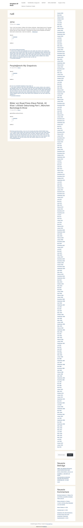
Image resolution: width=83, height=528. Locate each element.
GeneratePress (49, 523)
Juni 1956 (59, 431)
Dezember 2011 (60, 210)
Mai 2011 (59, 216)
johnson (23, 53)
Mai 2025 (59, 24)
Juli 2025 (59, 20)
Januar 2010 (60, 228)
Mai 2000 (59, 289)
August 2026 (60, 13)
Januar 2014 (60, 172)
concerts (18, 133)
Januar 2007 (60, 256)
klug (10, 90)
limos (35, 134)
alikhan (19, 50)
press (37, 135)
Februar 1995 (60, 328)
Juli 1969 (59, 404)
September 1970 (61, 399)
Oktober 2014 (60, 155)
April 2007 (59, 253)
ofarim (32, 54)
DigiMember (45, 526)
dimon (17, 52)
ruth (19, 55)
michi (17, 54)
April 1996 (59, 318)
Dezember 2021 (60, 68)
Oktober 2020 (60, 78)
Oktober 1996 (60, 314)
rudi (17, 55)
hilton (18, 89)
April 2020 (59, 86)
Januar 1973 (60, 395)
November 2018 (61, 105)
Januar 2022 (60, 66)
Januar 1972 (60, 397)
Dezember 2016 (61, 132)
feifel (24, 52)
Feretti (26, 52)
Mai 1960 (59, 422)
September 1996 (61, 316)
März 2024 (59, 45)
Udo (27, 56)
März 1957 (59, 429)
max (21, 90)
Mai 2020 (59, 84)
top (39, 93)
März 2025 (59, 26)
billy (35, 132)
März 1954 (59, 437)
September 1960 (61, 420)
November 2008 (61, 241)
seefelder (41, 55)
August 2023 (60, 57)
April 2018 (59, 111)
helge (11, 89)
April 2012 (59, 203)
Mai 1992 (59, 333)
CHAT (58, 482)
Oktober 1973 (60, 393)
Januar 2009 (60, 239)
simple (18, 93)
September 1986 (61, 364)
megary (14, 54)
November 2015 (61, 137)
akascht (14, 87)
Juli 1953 (59, 439)
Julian (26, 53)
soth (21, 93)
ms (39, 90)
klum (13, 90)
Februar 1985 (60, 372)
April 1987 (59, 362)
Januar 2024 (60, 49)
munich (27, 54)
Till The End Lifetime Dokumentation (18, 49)
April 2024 (59, 43)
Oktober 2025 (60, 18)
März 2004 (59, 281)
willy (33, 56)
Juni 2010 (59, 222)
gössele (11, 53)
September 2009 (61, 232)
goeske (25, 88)
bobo (35, 87)
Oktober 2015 (60, 139)
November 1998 (61, 299)
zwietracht (12, 94)
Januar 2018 (60, 116)
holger (17, 53)
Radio (30, 85)
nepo (30, 54)
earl (10, 88)
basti (22, 50)
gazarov (41, 52)
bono (29, 50)
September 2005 (61, 268)
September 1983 (61, 377)
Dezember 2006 (61, 258)
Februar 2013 (60, 187)
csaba (21, 133)
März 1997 (59, 312)
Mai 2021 (59, 70)
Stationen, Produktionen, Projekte (28, 6)
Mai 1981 (59, 383)
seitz (28, 137)
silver (44, 55)
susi (17, 56)
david (11, 52)
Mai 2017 (59, 126)
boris (31, 50)
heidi (47, 88)
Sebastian (34, 55)
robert (11, 137)
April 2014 (59, 166)
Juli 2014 (59, 160)
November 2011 (60, 212)
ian (28, 89)
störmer (29, 93)
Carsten (39, 50)
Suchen (70, 454)
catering (48, 132)
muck (48, 134)
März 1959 (59, 425)
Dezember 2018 (60, 103)
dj (49, 87)
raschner (43, 54)
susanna (14, 56)
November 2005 (61, 266)
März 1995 (59, 326)
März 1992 (59, 337)
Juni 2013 (59, 182)
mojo (31, 90)
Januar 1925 (60, 445)
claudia (45, 50)
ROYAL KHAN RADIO (52, 2)
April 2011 (59, 218)
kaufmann (30, 53)
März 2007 (59, 255)
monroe (34, 90)
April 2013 (59, 184)
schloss (25, 137)
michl (20, 54)
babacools (19, 87)
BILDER (18, 85)
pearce (35, 54)
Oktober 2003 (60, 283)
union (44, 93)
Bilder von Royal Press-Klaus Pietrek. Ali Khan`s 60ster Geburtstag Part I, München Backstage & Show (30, 105)
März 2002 (59, 285)
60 (14, 50)
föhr (33, 52)
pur (41, 135)
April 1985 (59, 370)
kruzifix (15, 90)
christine (41, 87)
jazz (44, 133)
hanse (14, 53)
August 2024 (60, 36)
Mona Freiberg (60, 507)
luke (47, 53)
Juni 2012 (59, 199)
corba (44, 87)
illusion (32, 89)
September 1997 (61, 304)
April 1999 (59, 293)
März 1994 (59, 331)
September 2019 (61, 91)
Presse (27, 85)
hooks (21, 89)
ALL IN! (15, 85)
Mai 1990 (59, 351)
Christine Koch (60, 510)
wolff (49, 93)
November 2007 (61, 245)
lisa (19, 90)
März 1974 (59, 391)
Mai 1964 (59, 410)
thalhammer (20, 56)
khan (33, 53)
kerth (40, 89)
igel (29, 89)
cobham (14, 133)
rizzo (49, 54)
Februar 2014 (60, 170)
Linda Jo (42, 53)
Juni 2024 (59, 40)
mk (25, 90)
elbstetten (13, 88)
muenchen (23, 54)
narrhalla (42, 90)
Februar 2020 (60, 89)
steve (26, 93)
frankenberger (37, 52)
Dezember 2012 (60, 191)
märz (49, 53)
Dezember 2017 (60, 118)
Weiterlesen (35, 31)
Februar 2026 (60, 17)
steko (23, 93)
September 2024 (61, 34)
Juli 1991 (59, 345)
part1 (25, 135)
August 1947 (60, 443)
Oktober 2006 (60, 262)
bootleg (37, 87)
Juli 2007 (59, 249)
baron (25, 87)
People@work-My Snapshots (23, 65)
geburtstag (46, 52)
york (35, 56)
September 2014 (61, 157)
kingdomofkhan (37, 53)
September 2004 (61, 278)
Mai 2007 (59, 251)
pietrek (34, 135)
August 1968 (60, 406)
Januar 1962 (60, 416)
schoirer (26, 55)
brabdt (45, 132)
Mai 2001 (59, 287)
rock (18, 137)
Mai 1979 (59, 387)
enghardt (20, 52)
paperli (22, 135)
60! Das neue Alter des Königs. (17, 131)
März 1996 (59, 320)
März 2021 (59, 72)
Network (19, 135)
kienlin (43, 89)
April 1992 (59, 335)
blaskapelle (25, 50)
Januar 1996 (60, 322)
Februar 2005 (60, 274)
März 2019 (59, 97)
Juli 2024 (59, 38)
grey (31, 88)
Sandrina (22, 55)
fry (20, 88)
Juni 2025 (59, 22)
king (19, 134)
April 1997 (59, 310)
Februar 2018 (60, 114)
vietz (29, 56)
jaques (20, 53)
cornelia (47, 87)
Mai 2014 (59, 164)
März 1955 (59, 435)
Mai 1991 (59, 347)
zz (14, 94)
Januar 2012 (60, 208)
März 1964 (59, 412)
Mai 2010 (59, 224)
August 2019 (60, 93)
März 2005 (59, 272)
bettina (32, 132)
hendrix (41, 133)
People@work (23, 85)
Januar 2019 (60, 101)
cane (36, 50)
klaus (28, 134)
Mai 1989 (59, 358)
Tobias (24, 56)
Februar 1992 (60, 339)
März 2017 (59, 128)
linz (45, 53)
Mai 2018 (59, 109)
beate (27, 87)
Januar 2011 (60, 220)
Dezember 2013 (61, 174)
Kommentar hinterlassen (15, 58)
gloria (23, 88)
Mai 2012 (59, 201)
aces (12, 87)
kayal (15, 134)
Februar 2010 (60, 226)
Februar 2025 (60, 28)
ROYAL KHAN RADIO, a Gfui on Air (65, 471)
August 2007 (60, 247)
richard (46, 54)
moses (37, 90)
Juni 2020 (59, 82)
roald (11, 55)
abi (15, 50)
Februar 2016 (60, 134)
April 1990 (59, 352)
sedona (37, 55)
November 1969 (61, 402)
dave (48, 50)
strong (32, 93)
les (17, 90)
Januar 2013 (60, 189)
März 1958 (59, 427)
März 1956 (59, 433)
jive (38, 89)
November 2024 (61, 32)
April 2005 (59, 270)
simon (11, 56)
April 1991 (59, 349)
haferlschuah (40, 88)
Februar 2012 (60, 207)
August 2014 (60, 159)
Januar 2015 (60, 149)
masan (11, 54)
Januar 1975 (60, 389)
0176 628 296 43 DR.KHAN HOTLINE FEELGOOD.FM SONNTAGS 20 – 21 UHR (63, 479)
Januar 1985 (60, 374)
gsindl (36, 88)
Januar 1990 (60, 356)
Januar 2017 (60, 130)
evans (17, 88)
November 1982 (61, 379)
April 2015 (59, 145)
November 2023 (61, 53)
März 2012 (59, 205)
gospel (29, 88)
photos (30, 135)
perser (28, 135)
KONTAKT (44, 2)
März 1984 (59, 376)
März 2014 (59, 168)
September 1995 (61, 324)
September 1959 (61, 424)
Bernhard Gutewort (61, 495)
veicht (42, 137)
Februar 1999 (60, 295)
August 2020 (60, 80)
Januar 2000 (60, 291)
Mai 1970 (59, 400)
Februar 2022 (60, 64)
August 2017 (60, 124)
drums (26, 133)
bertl (30, 132)
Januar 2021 (60, 74)
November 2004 (61, 276)
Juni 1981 (59, 381)
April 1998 (59, 303)
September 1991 (61, 343)
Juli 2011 (59, 214)
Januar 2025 (60, 30)
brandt (34, 50)
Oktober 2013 (60, 178)
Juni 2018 (59, 107)
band (22, 87)
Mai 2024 (59, 41)
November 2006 (61, 260)
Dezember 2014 (61, 151)
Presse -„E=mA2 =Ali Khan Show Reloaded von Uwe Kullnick (65, 503)
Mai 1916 (59, 447)
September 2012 (61, 195)
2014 (12, 22)
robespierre (14, 55)
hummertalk (25, 89)
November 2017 (61, 120)
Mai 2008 (59, 243)
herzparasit (14, 89)
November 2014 (61, 153)
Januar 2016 (60, 136)
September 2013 (61, 180)
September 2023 (61, 55)
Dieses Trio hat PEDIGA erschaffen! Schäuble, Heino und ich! (65, 497)
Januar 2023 (60, 61)
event (29, 133)
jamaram (35, 89)
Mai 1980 (59, 385)
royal (20, 137)
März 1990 (59, 354)
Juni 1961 (59, 418)
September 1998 (61, 301)
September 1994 (61, 329)
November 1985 (61, 368)
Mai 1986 (59, 366)
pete (38, 54)
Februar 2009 (60, 237)
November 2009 (61, 230)
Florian (31, 52)
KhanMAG (23, 2)
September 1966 (61, 408)
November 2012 (61, 193)
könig (33, 134)
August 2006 (60, 264)
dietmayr (14, 52)
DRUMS (43, 131)
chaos (42, 50)
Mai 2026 (59, 15)
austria (18, 132)
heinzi (49, 88)
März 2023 (59, 59)
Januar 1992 (60, 341)
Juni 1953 (59, 441)
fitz (28, 52)
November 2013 (61, 176)
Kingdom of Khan (61, 2)
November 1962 (61, 414)
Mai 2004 (59, 280)
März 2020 (59, 88)
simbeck (47, 55)
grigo (34, 88)
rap (42, 135)
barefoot (21, 132)
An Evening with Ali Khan (34, 131)
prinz (40, 54)
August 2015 (60, 141)
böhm (37, 132)
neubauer (48, 90)
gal (31, 133)
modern (28, 90)
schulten (29, 55)
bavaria (27, 132)
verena (46, 93)
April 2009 (59, 233)
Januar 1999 (60, 297)
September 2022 (61, 63)
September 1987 (61, 360)
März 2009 (59, 235)
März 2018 (59, 112)
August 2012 (60, 197)
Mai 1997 (59, 308)
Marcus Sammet (61, 501)
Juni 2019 (59, 95)
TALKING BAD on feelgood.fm (33, 2)
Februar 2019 (60, 99)
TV (32, 85)
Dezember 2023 (61, 51)
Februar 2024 (60, 47)
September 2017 (61, 122)
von (31, 56)
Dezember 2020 (61, 76)
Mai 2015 (59, 143)
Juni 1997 (59, 306)
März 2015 (59, 147)
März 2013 (59, 185)
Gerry (49, 52)
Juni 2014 (59, 162)
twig (41, 93)
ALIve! (12, 85)
